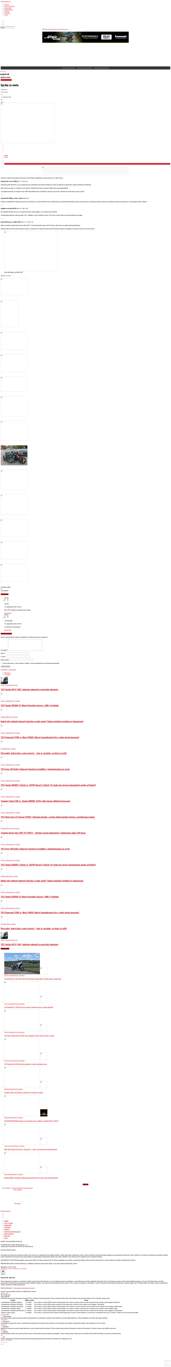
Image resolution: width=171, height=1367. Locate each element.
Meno (3, 662)
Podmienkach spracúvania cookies (24, 1297)
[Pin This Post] (87, 158)
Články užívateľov (9, 1243)
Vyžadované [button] (4, 1302)
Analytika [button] (3, 1334)
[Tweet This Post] (87, 156)
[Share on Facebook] (87, 154)
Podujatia (7, 13)
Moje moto (7, 1245)
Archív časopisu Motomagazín (12, 1241)
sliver (2, 111)
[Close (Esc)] (1, 1351)
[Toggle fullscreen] (5, 1351)
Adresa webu (5, 669)
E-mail (3, 665)
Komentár (4, 659)
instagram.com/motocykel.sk (101, 77)
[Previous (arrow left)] (1, 1353)
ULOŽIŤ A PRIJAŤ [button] (6, 1349)
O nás (6, 15)
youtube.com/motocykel (68, 77)
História (6, 11)
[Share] (3, 1351)
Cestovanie (7, 8)
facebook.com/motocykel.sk (84, 77)
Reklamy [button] (3, 1339)
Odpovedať (7, 622)
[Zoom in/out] (6, 1351)
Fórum (6, 1247)
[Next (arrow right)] (3, 1353)
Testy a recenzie (9, 6)
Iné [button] (2, 1344)
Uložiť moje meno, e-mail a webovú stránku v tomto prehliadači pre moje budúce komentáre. (31, 672)
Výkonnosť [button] (4, 1329)
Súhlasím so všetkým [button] (20, 1278)
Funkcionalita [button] (5, 1323)
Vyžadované (6, 1304)
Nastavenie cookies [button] (7, 1278)
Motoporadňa (8, 10)
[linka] (18, 194)
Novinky (6, 5)
